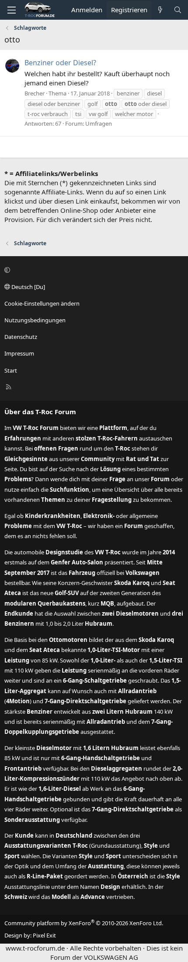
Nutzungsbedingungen (35, 320)
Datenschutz (20, 337)
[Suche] (177, 10)
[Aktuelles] (160, 10)
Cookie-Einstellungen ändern (42, 303)
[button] (92, 269)
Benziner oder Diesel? (60, 62)
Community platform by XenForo (83, 923)
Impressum (19, 353)
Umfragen (98, 123)
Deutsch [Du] (27, 287)
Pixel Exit (44, 935)
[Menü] (11, 10)
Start (10, 370)
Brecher (34, 93)
